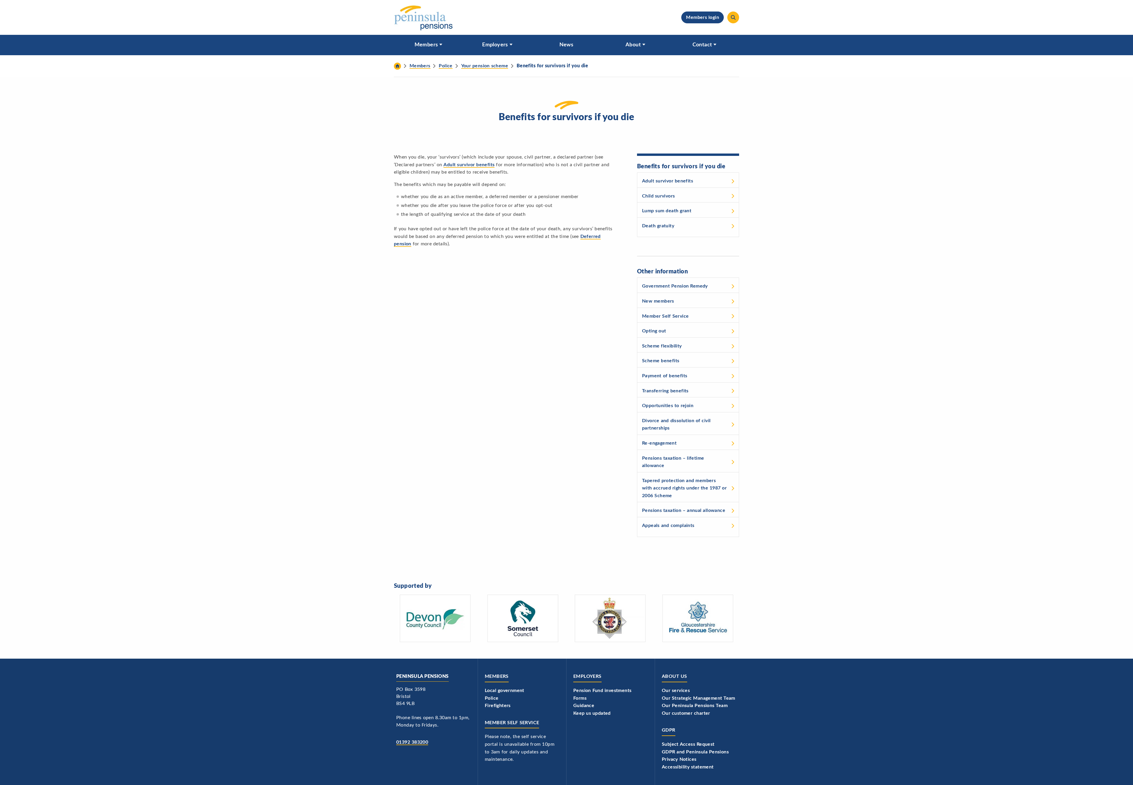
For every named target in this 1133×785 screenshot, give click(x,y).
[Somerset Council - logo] (523, 618)
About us (674, 676)
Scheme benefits (660, 360)
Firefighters (498, 705)
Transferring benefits (665, 391)
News (566, 45)
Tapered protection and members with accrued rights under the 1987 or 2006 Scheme (684, 488)
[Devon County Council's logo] (435, 618)
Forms (580, 698)
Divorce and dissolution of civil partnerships (676, 424)
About (633, 45)
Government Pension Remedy (675, 286)
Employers (495, 45)
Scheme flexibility (662, 346)
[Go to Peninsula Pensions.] (397, 66)
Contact (702, 45)
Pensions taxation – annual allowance (683, 510)
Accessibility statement (688, 767)
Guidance (583, 705)
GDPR (668, 730)
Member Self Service (665, 316)
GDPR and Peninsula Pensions (695, 752)
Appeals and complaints (668, 525)
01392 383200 (412, 742)
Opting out (654, 331)
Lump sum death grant (666, 210)
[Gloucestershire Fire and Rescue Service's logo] (698, 618)
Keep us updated (592, 713)
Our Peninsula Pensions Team (695, 705)
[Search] (733, 17)
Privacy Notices (679, 759)
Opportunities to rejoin (667, 405)
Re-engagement (659, 443)
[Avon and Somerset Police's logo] (610, 618)
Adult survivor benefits (469, 164)
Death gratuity (658, 225)
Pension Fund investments (602, 690)
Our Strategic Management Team (698, 698)
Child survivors (658, 196)
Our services (676, 690)
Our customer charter (686, 713)
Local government (504, 690)
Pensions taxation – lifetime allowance (673, 462)
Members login (702, 17)
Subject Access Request (688, 744)
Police (491, 698)
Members (426, 45)
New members (658, 301)
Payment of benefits (664, 375)
